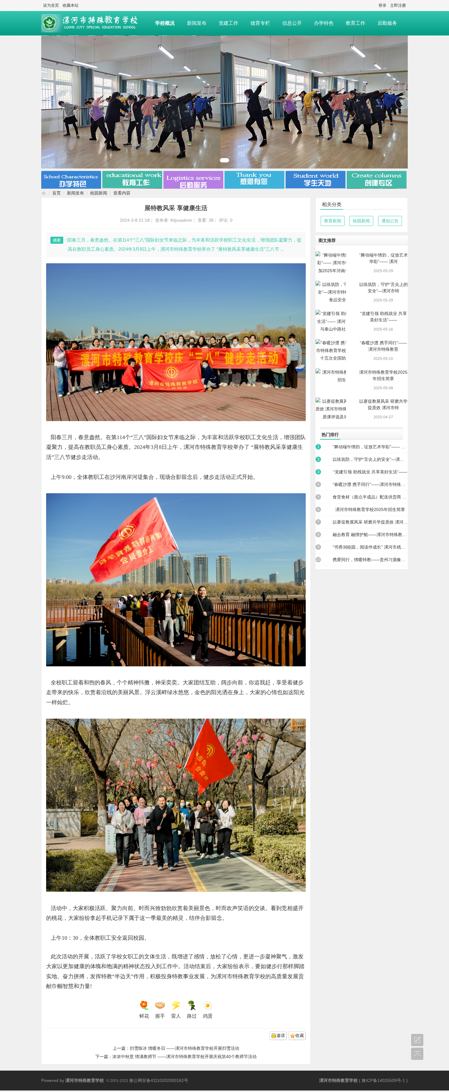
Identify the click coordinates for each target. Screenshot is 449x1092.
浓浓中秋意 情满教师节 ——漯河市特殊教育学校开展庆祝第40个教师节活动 (184, 1056)
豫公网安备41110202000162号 (158, 1080)
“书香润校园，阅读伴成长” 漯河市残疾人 (370, 547)
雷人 (176, 1016)
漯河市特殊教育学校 (43, 193)
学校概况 (165, 23)
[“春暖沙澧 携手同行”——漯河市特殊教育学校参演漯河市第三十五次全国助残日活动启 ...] (331, 350)
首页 (56, 193)
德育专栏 (260, 23)
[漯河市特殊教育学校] (95, 23)
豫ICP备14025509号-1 (383, 1080)
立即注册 (398, 5)
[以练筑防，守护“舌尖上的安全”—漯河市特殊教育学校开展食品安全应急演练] (331, 292)
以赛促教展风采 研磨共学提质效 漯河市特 (370, 522)
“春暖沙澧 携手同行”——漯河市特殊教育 (370, 484)
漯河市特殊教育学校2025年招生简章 (370, 509)
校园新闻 (98, 193)
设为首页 (51, 5)
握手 (160, 1016)
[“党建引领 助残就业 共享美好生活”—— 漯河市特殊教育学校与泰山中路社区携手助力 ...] (331, 321)
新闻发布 (196, 23)
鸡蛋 (208, 1016)
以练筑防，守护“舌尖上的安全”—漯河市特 (370, 459)
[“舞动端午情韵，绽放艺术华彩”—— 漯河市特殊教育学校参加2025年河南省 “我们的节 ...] (331, 262)
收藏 (299, 1035)
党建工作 (228, 23)
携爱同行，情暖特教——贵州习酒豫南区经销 (370, 559)
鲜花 (144, 1016)
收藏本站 (70, 5)
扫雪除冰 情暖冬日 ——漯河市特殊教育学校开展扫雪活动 (184, 1048)
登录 (382, 5)
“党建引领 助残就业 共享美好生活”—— (370, 471)
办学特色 (324, 23)
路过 (192, 1016)
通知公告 (390, 220)
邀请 (280, 1035)
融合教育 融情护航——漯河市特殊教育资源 (370, 534)
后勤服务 (387, 23)
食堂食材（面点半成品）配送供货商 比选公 (370, 496)
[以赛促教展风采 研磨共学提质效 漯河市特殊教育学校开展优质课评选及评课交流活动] (331, 409)
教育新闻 (332, 220)
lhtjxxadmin (181, 220)
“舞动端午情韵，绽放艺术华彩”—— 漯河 (370, 446)
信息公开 (292, 23)
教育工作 (355, 23)
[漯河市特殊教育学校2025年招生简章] (331, 379)
